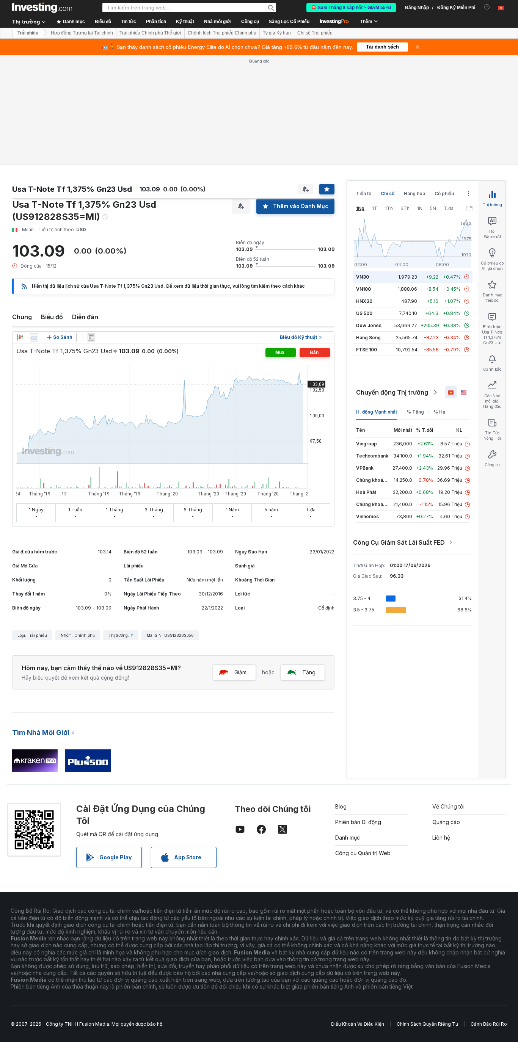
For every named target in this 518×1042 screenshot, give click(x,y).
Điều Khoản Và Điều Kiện (357, 1024)
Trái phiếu (27, 33)
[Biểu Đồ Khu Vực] (34, 337)
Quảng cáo (446, 822)
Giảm (240, 672)
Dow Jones (368, 325)
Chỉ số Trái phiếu (315, 33)
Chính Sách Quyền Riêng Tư (427, 1024)
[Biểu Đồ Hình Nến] (20, 337)
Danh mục (347, 837)
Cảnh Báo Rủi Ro (489, 1024)
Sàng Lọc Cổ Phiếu (289, 21)
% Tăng (415, 412)
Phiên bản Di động (358, 822)
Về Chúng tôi (448, 806)
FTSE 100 (366, 350)
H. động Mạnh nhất (376, 412)
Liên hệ (441, 837)
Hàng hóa (414, 193)
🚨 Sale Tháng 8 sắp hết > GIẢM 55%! (351, 7)
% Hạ (439, 412)
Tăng (309, 672)
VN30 (362, 277)
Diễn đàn (85, 317)
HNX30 (364, 301)
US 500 (364, 313)
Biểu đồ (52, 317)
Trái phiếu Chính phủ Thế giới (150, 33)
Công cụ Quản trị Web (363, 853)
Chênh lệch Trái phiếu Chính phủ (222, 33)
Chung (22, 317)
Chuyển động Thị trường (392, 392)
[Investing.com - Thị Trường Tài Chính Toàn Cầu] (42, 7)
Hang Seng (368, 337)
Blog (341, 806)
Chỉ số (387, 193)
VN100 (363, 289)
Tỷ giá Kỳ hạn (277, 33)
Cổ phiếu (444, 193)
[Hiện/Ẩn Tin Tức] (91, 337)
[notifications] (487, 7)
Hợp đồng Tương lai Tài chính (82, 33)
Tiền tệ (363, 193)
